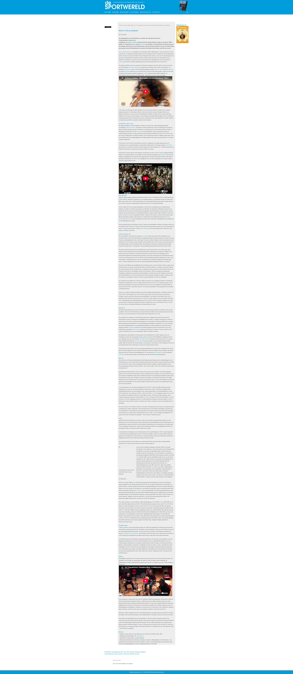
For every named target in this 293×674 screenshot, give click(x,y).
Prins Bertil (131, 327)
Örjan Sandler (136, 329)
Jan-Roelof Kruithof (144, 339)
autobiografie (116, 652)
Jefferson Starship (130, 127)
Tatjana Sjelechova (158, 352)
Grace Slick (144, 73)
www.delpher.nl (140, 636)
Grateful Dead (127, 69)
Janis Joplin (160, 69)
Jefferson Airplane (132, 42)
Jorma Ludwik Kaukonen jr (125, 51)
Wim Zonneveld (134, 653)
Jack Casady (130, 652)
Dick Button (162, 154)
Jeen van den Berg (139, 340)
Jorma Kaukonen (109, 653)
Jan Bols (145, 236)
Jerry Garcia (132, 67)
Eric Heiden (139, 490)
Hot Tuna (142, 44)
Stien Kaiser (128, 218)
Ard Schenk (169, 145)
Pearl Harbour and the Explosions (130, 533)
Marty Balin (126, 71)
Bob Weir (139, 67)
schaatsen (126, 653)
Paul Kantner (170, 69)
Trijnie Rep (121, 354)
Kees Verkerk (144, 228)
